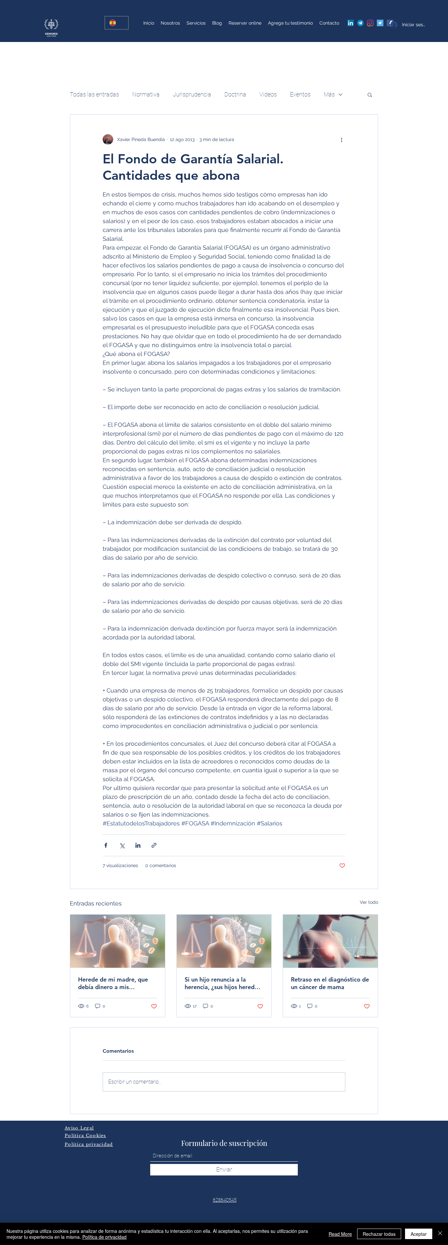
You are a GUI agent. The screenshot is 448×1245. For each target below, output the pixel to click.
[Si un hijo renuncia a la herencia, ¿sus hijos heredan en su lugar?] (224, 941)
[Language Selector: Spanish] (117, 23)
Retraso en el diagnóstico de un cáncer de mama (330, 983)
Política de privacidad (104, 1237)
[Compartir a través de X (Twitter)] (122, 845)
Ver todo (369, 902)
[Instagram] (370, 23)
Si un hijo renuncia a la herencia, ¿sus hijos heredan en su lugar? (223, 983)
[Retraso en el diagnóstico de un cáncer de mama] (330, 941)
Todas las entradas (94, 94)
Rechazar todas (379, 1234)
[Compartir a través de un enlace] (154, 845)
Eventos (300, 94)
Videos (268, 94)
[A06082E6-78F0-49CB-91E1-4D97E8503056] (360, 23)
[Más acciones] (341, 139)
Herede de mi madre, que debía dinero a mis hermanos (113, 983)
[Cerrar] (440, 1234)
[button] (370, 94)
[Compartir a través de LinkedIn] (138, 845)
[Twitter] (380, 23)
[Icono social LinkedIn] (350, 23)
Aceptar (419, 1234)
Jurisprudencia (192, 94)
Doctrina (235, 94)
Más (329, 94)
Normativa (146, 94)
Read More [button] (340, 1234)
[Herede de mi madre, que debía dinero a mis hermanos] (117, 941)
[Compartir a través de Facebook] (106, 845)
